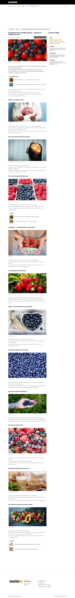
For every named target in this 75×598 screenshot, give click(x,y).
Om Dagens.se (41, 582)
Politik (23, 6)
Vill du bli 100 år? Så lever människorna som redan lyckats (26, 216)
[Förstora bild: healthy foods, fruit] (45, 508)
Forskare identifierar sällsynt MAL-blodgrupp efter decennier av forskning (30, 84)
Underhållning (32, 6)
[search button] (65, 6)
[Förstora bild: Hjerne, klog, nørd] (45, 141)
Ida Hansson (12, 37)
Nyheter (10, 6)
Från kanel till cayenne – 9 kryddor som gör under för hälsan (27, 79)
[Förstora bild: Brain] (45, 104)
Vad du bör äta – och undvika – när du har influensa (25, 221)
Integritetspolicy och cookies (44, 584)
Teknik (38, 6)
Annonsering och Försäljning (44, 586)
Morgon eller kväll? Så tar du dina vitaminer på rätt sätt (26, 549)
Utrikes (18, 6)
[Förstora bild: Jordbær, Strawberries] (45, 231)
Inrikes (14, 6)
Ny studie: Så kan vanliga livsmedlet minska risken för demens (27, 544)
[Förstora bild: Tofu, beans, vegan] (45, 472)
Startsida (11, 29)
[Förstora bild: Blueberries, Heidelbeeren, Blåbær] (45, 310)
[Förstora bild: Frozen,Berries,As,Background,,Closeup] (45, 429)
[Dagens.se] (37, 2)
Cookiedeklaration (42, 581)
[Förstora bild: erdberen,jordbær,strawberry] (45, 274)
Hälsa (17, 29)
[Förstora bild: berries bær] (45, 180)
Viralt (27, 6)
